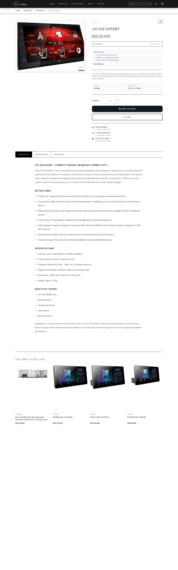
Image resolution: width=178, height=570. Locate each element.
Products (63, 4)
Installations (77, 4)
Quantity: (96, 100)
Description (23, 154)
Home (52, 4)
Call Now (127, 117)
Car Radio (40, 11)
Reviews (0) (59, 154)
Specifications (41, 154)
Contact (101, 4)
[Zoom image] (81, 24)
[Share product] (161, 22)
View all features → (99, 64)
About (90, 4)
